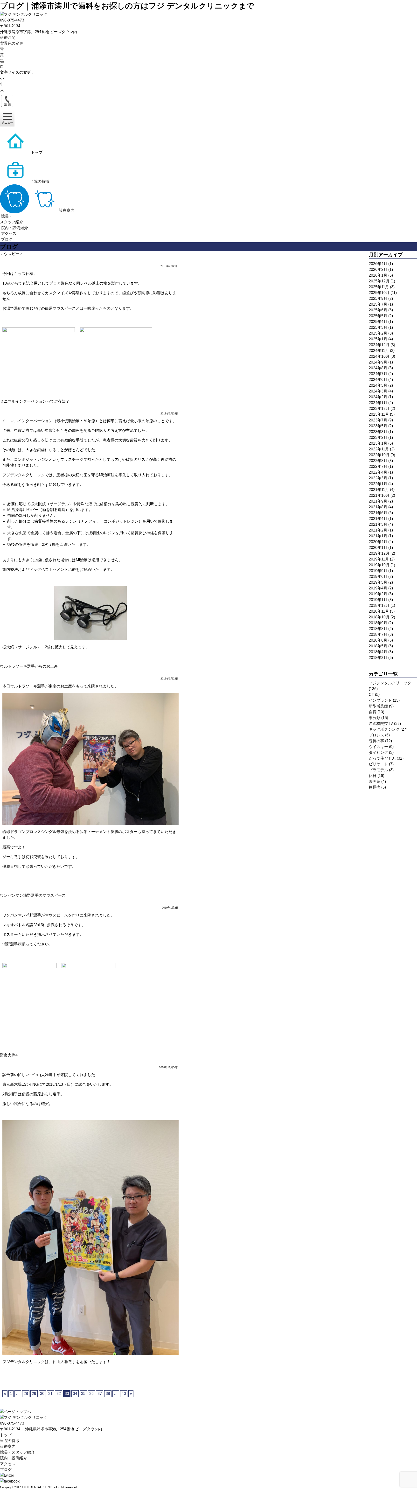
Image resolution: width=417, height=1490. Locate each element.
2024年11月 (379, 351)
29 (34, 1394)
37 (99, 1394)
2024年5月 (378, 385)
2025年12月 (379, 281)
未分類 (374, 718)
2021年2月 (378, 530)
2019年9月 (378, 571)
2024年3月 (378, 391)
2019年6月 (378, 576)
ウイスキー (378, 747)
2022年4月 (378, 472)
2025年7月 (378, 304)
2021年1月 (378, 536)
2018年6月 (378, 640)
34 (75, 1394)
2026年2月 (378, 269)
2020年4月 (378, 542)
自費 (372, 712)
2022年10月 (379, 455)
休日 (372, 776)
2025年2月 (378, 333)
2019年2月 (378, 594)
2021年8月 (378, 507)
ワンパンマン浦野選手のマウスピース (33, 895)
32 (58, 1394)
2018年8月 (378, 629)
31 (50, 1394)
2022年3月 (378, 478)
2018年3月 (378, 658)
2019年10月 (379, 565)
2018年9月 (378, 623)
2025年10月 (379, 293)
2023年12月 (379, 408)
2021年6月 (378, 513)
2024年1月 (378, 403)
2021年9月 (378, 501)
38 (108, 1394)
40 (124, 1394)
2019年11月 (379, 559)
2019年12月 (379, 553)
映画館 (374, 781)
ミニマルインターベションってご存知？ (35, 401)
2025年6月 (378, 310)
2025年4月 (378, 322)
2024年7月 (378, 374)
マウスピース (11, 254)
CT (371, 695)
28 (26, 1394)
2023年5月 (378, 426)
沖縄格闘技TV (381, 723)
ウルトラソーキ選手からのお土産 (29, 666)
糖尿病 (374, 787)
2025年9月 (378, 298)
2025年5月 (378, 316)
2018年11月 (379, 611)
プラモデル (378, 770)
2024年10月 (379, 356)
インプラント (380, 700)
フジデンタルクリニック (390, 683)
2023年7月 (378, 420)
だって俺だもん (382, 758)
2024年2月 (378, 397)
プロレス (376, 735)
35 (83, 1394)
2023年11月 (379, 414)
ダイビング (378, 752)
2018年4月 (378, 652)
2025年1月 (378, 339)
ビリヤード (378, 764)
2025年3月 (378, 327)
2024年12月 (379, 345)
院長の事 (376, 741)
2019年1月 (378, 600)
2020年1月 (378, 548)
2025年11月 (379, 287)
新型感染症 (378, 706)
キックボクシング (384, 729)
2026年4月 (378, 264)
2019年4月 (378, 588)
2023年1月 (378, 443)
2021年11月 (379, 490)
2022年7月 (378, 466)
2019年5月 (378, 582)
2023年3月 (378, 432)
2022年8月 (378, 461)
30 (42, 1394)
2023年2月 (378, 437)
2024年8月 (378, 368)
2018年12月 (379, 605)
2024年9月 (378, 362)
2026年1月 (378, 275)
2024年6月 (378, 380)
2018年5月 (378, 646)
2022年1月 (378, 484)
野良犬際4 (9, 1055)
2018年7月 (378, 634)
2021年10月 (379, 495)
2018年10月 (379, 617)
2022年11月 (379, 449)
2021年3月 (378, 524)
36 (91, 1394)
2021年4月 (378, 519)
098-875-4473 (12, 1423)
